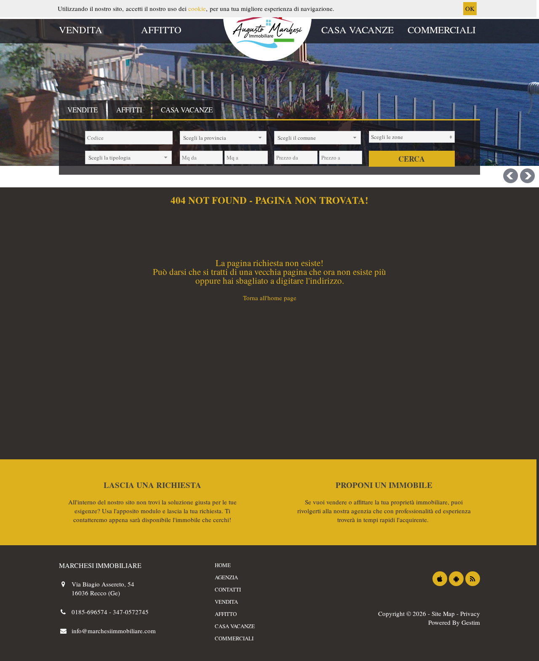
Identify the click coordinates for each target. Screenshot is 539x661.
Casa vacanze (357, 29)
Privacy (470, 613)
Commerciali (442, 29)
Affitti (129, 110)
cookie (197, 8)
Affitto (161, 29)
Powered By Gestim (454, 622)
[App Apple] (439, 578)
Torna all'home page (269, 297)
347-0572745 (131, 612)
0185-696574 (90, 612)
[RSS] (472, 578)
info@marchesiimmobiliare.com (114, 630)
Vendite (82, 110)
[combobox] (223, 137)
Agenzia (226, 577)
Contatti (228, 589)
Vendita (80, 29)
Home (223, 565)
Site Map (443, 613)
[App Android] (456, 578)
